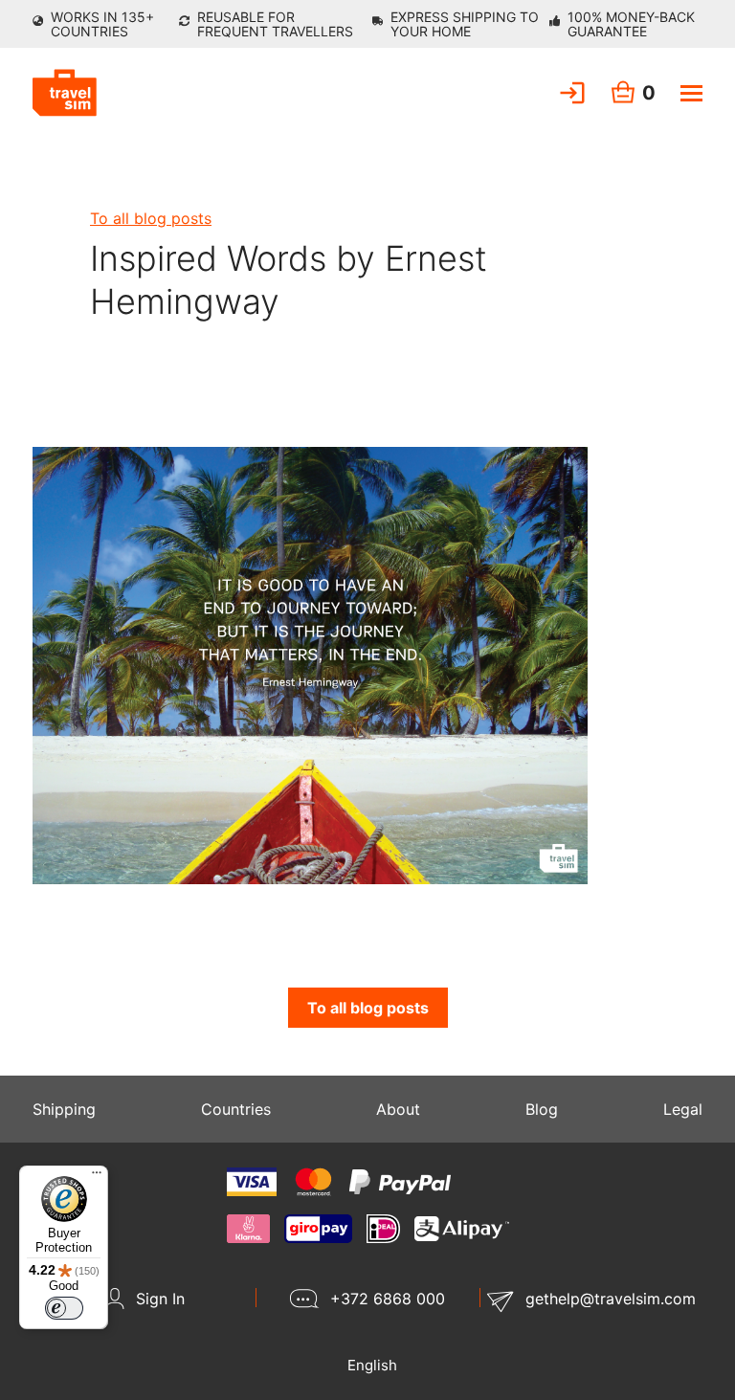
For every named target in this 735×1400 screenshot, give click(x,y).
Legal (682, 1109)
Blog (541, 1109)
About (398, 1109)
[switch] (64, 1308)
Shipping (64, 1109)
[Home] (65, 93)
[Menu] (96, 1177)
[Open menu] (691, 93)
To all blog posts (151, 218)
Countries (236, 1109)
